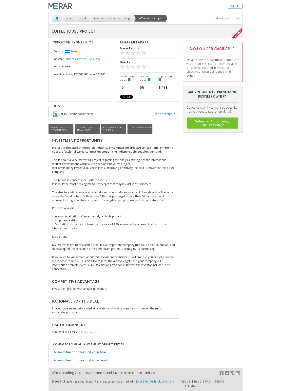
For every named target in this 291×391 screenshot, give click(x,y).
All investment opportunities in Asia (80, 352)
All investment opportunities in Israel (81, 360)
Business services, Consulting (82, 59)
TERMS (219, 381)
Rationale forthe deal (112, 129)
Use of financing (140, 127)
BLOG (198, 381)
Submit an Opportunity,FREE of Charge (212, 123)
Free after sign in (164, 114)
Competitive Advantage (84, 129)
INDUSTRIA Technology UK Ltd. (154, 381)
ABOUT (185, 381)
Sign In (235, 6)
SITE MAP (190, 386)
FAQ (208, 381)
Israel (74, 51)
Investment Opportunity (58, 129)
